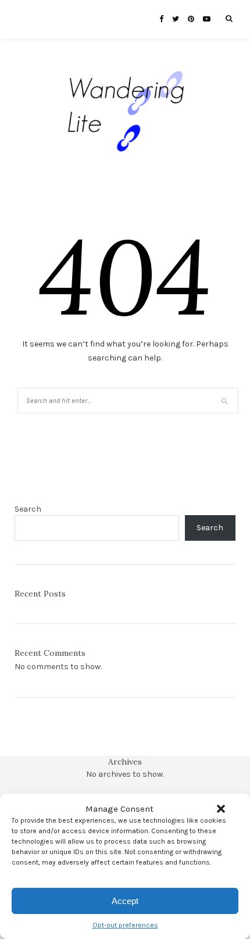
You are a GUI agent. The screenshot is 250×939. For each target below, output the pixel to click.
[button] (221, 809)
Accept (125, 901)
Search (28, 509)
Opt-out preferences (125, 925)
